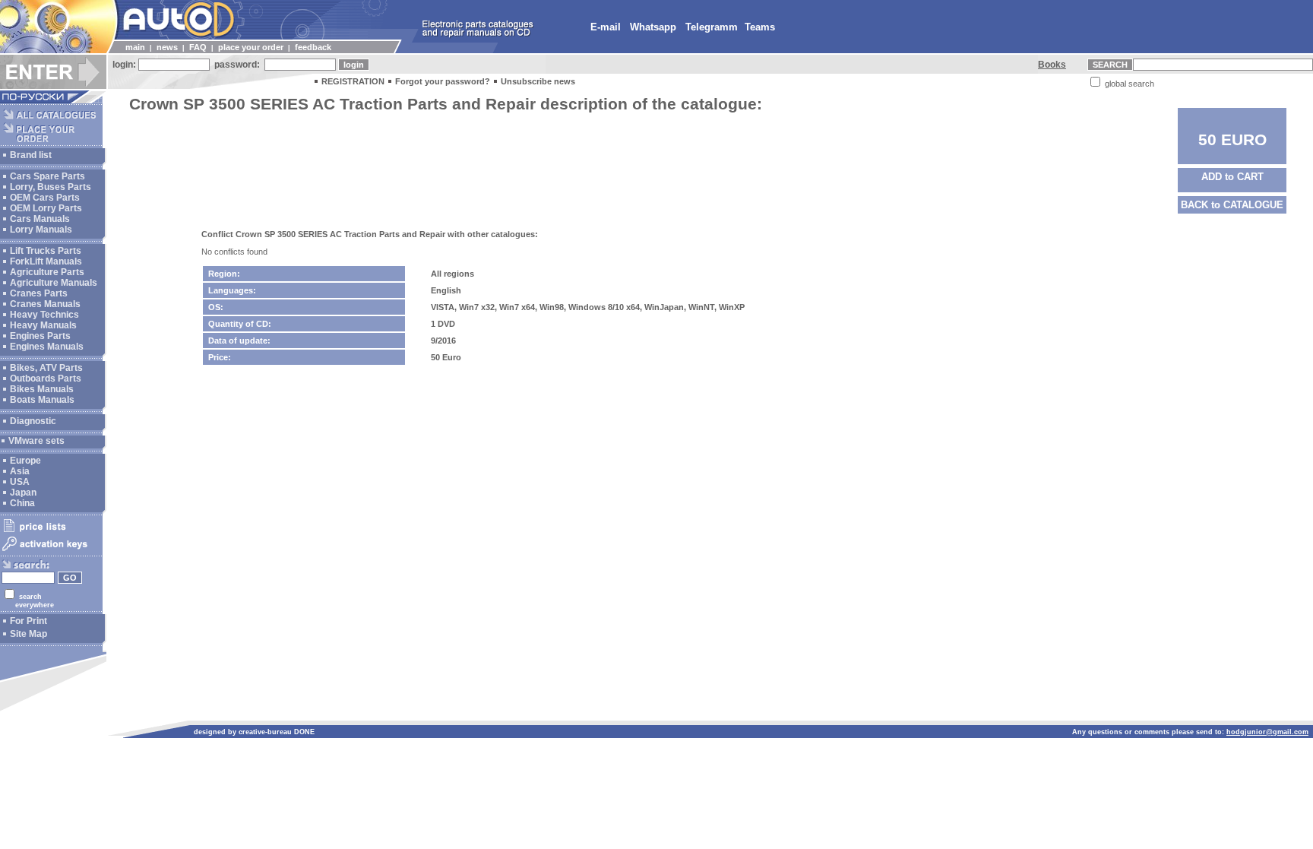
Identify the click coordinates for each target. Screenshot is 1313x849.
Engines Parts (40, 336)
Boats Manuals (42, 399)
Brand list (31, 155)
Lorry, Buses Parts (50, 187)
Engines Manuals (47, 346)
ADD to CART (1232, 176)
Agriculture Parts (47, 272)
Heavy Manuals (43, 325)
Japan (23, 492)
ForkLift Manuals (46, 261)
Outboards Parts (45, 378)
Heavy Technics (44, 314)
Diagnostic (33, 421)
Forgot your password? (442, 81)
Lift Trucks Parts (45, 251)
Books (1052, 64)
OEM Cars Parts (45, 197)
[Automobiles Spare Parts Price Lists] (51, 531)
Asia (20, 471)
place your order (250, 47)
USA (20, 482)
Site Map (28, 634)
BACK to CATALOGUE (1232, 205)
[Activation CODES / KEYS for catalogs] (51, 551)
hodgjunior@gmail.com (1267, 732)
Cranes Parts (39, 293)
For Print (28, 621)
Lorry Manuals (41, 229)
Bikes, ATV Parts (46, 368)
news (167, 47)
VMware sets (36, 441)
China (22, 503)
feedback (313, 47)
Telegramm (711, 27)
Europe (25, 460)
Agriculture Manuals (53, 282)
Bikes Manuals (42, 389)
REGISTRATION (352, 81)
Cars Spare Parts (47, 176)
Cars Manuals (40, 219)
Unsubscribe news (538, 81)
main (135, 47)
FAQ (198, 47)
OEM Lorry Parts (46, 208)
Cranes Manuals (45, 304)
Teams (760, 27)
